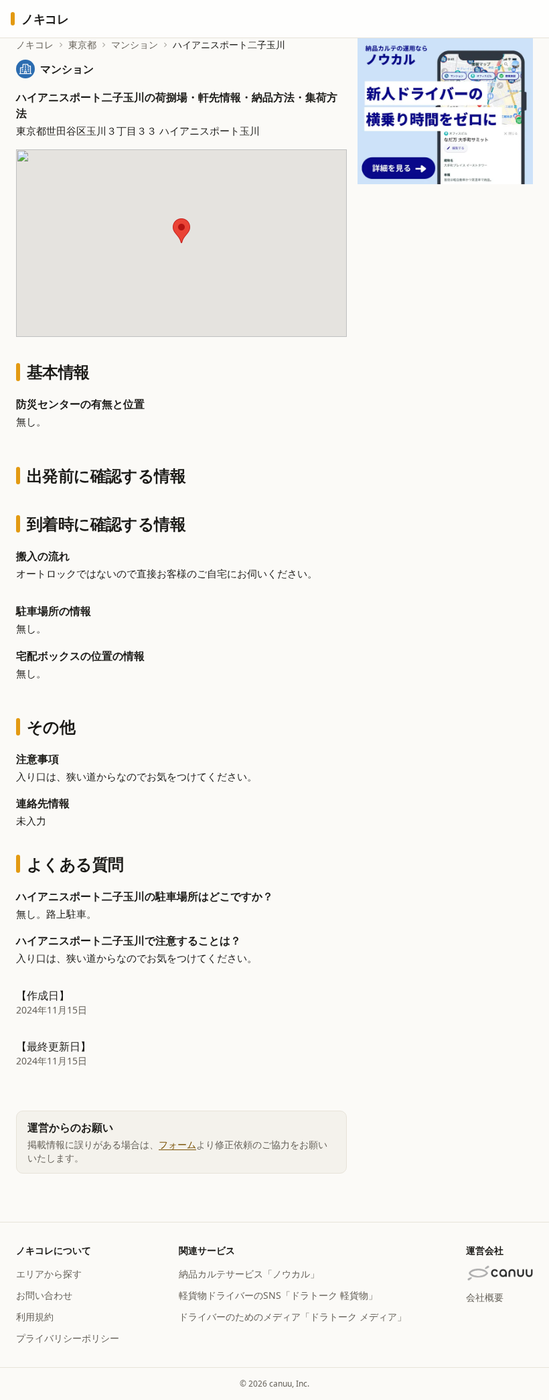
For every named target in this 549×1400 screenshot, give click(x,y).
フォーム (177, 1144)
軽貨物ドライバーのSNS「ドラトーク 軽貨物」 (278, 1295)
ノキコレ (35, 44)
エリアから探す (49, 1273)
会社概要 (484, 1297)
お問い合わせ (44, 1295)
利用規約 (35, 1316)
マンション (134, 44)
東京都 (82, 44)
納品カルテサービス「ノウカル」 (249, 1273)
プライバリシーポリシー (67, 1338)
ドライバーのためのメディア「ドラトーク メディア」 (292, 1316)
